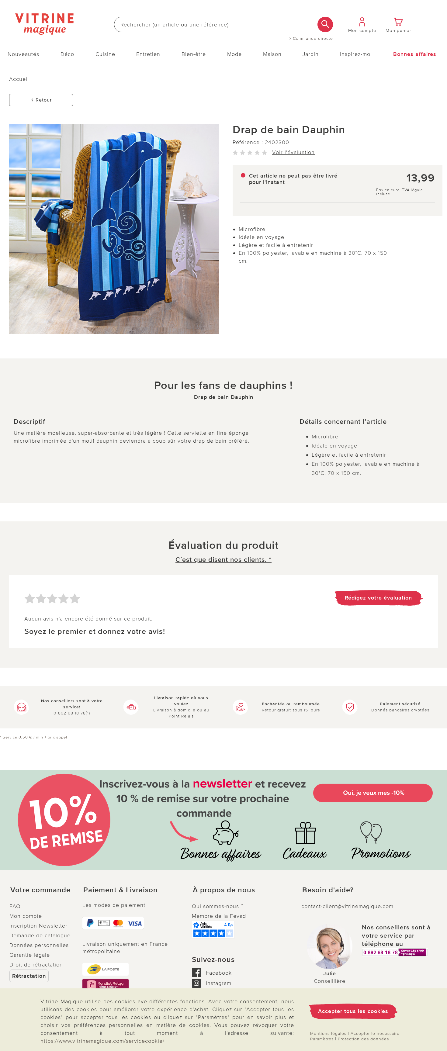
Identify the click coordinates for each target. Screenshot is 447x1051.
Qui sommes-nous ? (218, 906)
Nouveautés (23, 54)
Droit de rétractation (36, 964)
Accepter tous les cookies (353, 1011)
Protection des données (363, 1039)
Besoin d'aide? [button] (328, 890)
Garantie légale (29, 955)
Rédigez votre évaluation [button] (378, 597)
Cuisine (105, 54)
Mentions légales (328, 1033)
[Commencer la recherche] (325, 24)
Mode (234, 54)
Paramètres (322, 1039)
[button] (41, 890)
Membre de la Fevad (219, 916)
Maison (272, 54)
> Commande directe (311, 38)
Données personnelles (39, 945)
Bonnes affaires (414, 54)
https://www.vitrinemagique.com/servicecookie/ (102, 1041)
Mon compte (25, 916)
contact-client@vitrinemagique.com (347, 906)
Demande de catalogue (40, 935)
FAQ (15, 906)
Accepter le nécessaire (375, 1033)
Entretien (148, 54)
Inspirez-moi (356, 54)
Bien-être (194, 54)
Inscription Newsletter (38, 925)
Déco (67, 54)
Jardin (311, 54)
